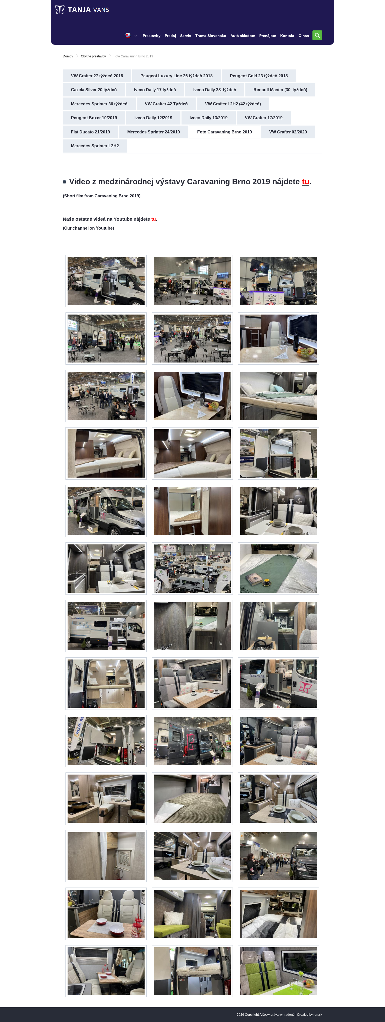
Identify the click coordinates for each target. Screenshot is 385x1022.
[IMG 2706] (106, 741)
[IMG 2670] (192, 453)
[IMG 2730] (278, 914)
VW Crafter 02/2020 (288, 132)
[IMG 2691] (278, 453)
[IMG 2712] (278, 798)
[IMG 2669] (192, 511)
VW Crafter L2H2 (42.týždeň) (233, 104)
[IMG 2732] (192, 971)
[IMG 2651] (106, 281)
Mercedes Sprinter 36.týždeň (99, 104)
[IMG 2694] (278, 683)
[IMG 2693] (106, 511)
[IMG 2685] (192, 626)
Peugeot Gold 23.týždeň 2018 (259, 76)
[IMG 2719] (192, 741)
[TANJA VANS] (93, 9)
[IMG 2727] (106, 914)
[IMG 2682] (278, 511)
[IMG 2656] (278, 971)
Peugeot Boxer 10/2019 (94, 118)
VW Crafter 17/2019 (264, 118)
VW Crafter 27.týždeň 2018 (97, 76)
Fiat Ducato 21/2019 (90, 132)
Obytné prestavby (93, 56)
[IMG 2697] (278, 741)
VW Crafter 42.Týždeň (166, 104)
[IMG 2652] (106, 396)
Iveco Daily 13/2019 (209, 118)
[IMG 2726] (106, 971)
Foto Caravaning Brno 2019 (224, 132)
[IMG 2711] (106, 798)
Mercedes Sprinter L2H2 (95, 146)
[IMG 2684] (278, 568)
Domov (68, 56)
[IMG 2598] (192, 338)
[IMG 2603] (192, 281)
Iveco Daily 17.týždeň (155, 90)
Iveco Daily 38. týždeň (214, 90)
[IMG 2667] (278, 338)
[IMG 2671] (106, 453)
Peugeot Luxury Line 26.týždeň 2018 (176, 76)
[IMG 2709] (192, 798)
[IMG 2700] (278, 626)
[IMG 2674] (192, 568)
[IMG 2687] (106, 626)
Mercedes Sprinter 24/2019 (153, 132)
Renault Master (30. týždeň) (280, 90)
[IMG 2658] (192, 914)
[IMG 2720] (106, 683)
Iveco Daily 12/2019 (153, 118)
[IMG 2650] (278, 281)
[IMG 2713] (192, 856)
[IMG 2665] (192, 396)
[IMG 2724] (278, 856)
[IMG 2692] (278, 396)
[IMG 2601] (106, 338)
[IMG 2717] (106, 856)
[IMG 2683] (106, 568)
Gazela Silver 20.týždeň (94, 90)
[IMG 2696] (192, 683)
